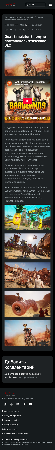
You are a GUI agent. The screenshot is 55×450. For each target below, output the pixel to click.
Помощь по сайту (10, 425)
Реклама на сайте (10, 420)
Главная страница (13, 17)
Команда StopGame (11, 416)
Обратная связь (9, 429)
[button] (50, 4)
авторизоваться (28, 377)
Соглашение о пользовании (15, 433)
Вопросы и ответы (10, 411)
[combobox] (35, 4)
